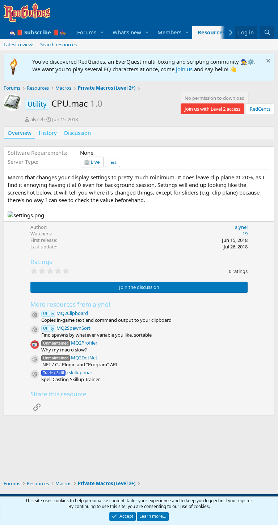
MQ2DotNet (70, 357)
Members (169, 32)
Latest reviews (19, 44)
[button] (102, 32)
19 (245, 233)
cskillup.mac (68, 372)
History (48, 132)
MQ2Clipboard (65, 313)
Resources (211, 32)
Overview (19, 132)
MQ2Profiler (70, 343)
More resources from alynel (70, 304)
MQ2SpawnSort (66, 328)
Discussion (77, 132)
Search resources (58, 44)
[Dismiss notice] (267, 61)
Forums (86, 32)
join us (184, 69)
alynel (36, 119)
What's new (127, 32)
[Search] (267, 32)
